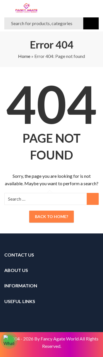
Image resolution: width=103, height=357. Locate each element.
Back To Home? (51, 216)
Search (91, 23)
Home (24, 56)
